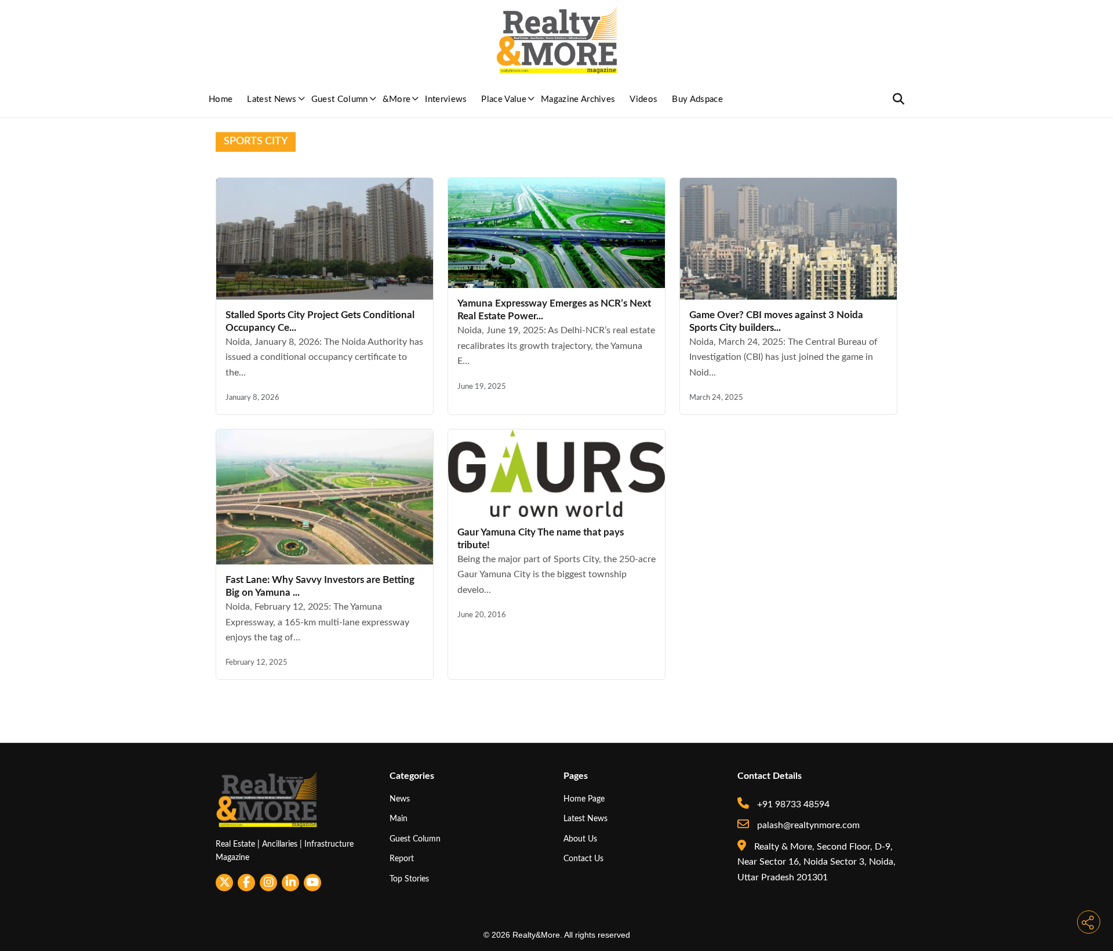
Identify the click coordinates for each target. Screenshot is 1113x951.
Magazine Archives (578, 99)
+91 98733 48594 (792, 804)
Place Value (503, 99)
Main (399, 818)
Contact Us (583, 858)
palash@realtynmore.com (807, 825)
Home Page (584, 799)
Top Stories (409, 879)
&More (397, 99)
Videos (643, 99)
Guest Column (339, 99)
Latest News (272, 99)
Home (220, 99)
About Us (580, 839)
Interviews (446, 99)
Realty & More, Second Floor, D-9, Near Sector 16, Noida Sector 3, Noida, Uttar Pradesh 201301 (816, 862)
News (400, 799)
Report (402, 858)
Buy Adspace (697, 99)
